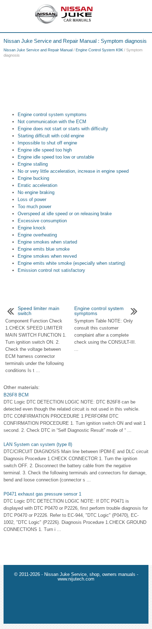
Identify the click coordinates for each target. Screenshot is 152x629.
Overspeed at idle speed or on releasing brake (65, 213)
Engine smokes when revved (47, 256)
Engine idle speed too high (45, 150)
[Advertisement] (76, 83)
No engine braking (36, 192)
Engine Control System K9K (99, 50)
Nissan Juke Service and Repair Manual (38, 50)
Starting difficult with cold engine (51, 135)
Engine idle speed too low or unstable (56, 157)
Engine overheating (37, 235)
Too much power (34, 206)
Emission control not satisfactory (51, 270)
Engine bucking (33, 178)
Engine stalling (33, 164)
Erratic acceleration (37, 185)
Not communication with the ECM (52, 121)
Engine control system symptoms (52, 114)
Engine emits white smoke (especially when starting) (71, 263)
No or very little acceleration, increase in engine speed (73, 171)
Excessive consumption (42, 220)
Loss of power (32, 199)
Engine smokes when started (47, 242)
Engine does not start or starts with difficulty (63, 128)
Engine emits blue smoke (44, 249)
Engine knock (32, 227)
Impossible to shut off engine (47, 142)
